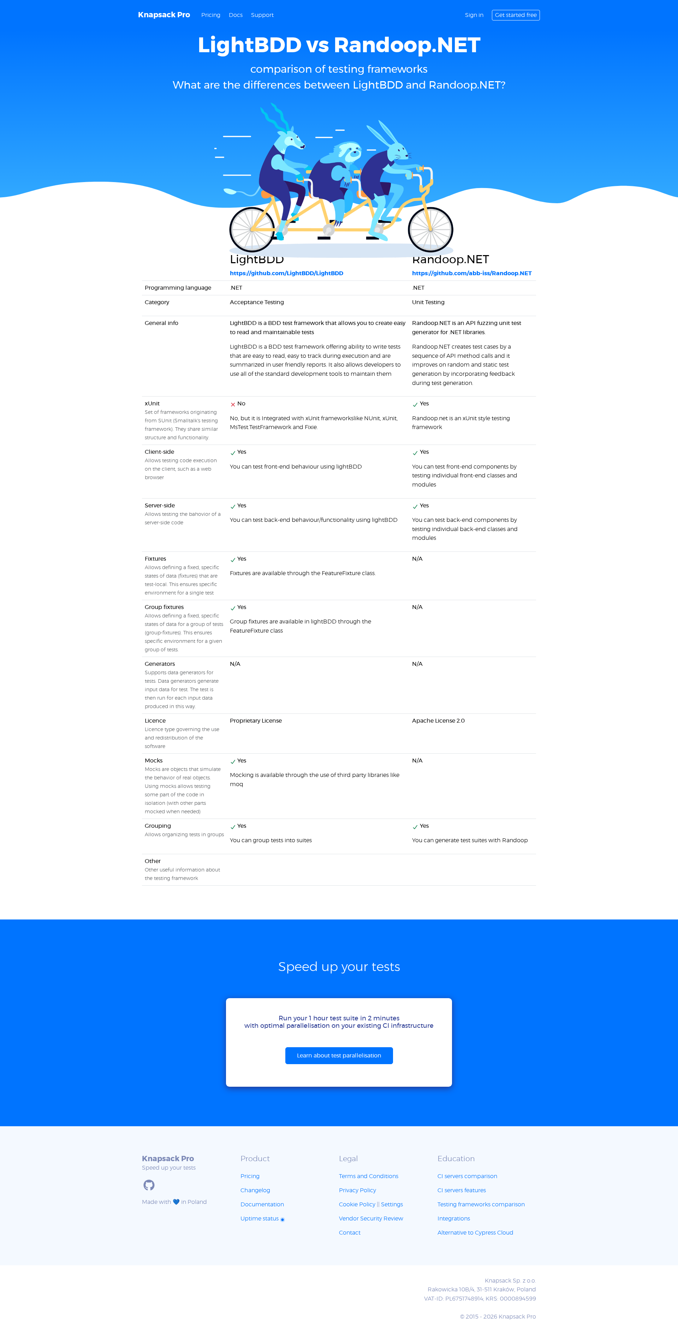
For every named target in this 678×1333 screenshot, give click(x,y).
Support (262, 15)
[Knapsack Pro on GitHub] (149, 1185)
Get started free (516, 15)
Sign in (474, 15)
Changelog (255, 1190)
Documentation (262, 1204)
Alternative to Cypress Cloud (475, 1233)
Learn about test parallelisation (339, 1055)
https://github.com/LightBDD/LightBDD (286, 273)
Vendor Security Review (371, 1219)
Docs (236, 15)
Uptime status (260, 1219)
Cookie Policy (357, 1204)
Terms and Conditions (368, 1176)
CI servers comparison (467, 1176)
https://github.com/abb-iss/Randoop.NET (472, 273)
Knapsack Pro (164, 15)
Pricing (210, 15)
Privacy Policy (357, 1190)
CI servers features (462, 1190)
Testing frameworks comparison (481, 1204)
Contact (350, 1233)
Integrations (454, 1219)
